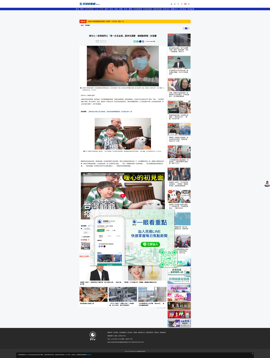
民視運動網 (138, 9)
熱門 (106, 9)
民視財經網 (147, 9)
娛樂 (121, 9)
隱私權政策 (89, 354)
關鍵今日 (174, 9)
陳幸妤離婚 (89, 9)
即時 (82, 9)
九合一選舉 (99, 9)
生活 (125, 9)
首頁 (77, 9)
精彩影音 (166, 9)
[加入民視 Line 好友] (135, 238)
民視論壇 (191, 9)
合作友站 (182, 9)
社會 (116, 9)
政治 (111, 9)
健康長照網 (157, 9)
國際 (130, 9)
